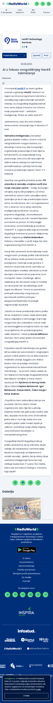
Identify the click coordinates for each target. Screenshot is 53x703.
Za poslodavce (26, 562)
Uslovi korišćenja (26, 566)
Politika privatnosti (26, 570)
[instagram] (15, 594)
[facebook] (15, 483)
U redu (26, 695)
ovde (38, 689)
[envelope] (45, 594)
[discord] (38, 594)
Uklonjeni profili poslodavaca (26, 573)
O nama (26, 558)
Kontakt (26, 581)
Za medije (26, 577)
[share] (38, 483)
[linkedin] (30, 483)
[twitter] (22, 483)
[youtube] (22, 594)
